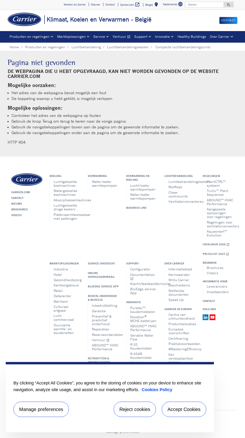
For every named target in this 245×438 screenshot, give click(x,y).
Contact (17, 198)
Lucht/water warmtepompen (143, 187)
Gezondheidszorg (67, 280)
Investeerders (218, 292)
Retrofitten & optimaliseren (99, 360)
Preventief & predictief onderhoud (101, 320)
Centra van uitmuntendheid (181, 316)
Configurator (140, 269)
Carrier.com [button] (130, 4)
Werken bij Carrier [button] (75, 4)
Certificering (178, 338)
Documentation (142, 276)
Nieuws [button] (95, 4)
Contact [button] (110, 4)
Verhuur (122, 37)
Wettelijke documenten (178, 292)
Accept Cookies (183, 409)
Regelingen (211, 176)
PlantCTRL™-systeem (217, 183)
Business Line (136, 207)
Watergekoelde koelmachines (65, 193)
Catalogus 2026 (216, 244)
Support (132, 263)
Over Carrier (174, 263)
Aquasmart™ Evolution (217, 233)
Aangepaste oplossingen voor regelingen (219, 213)
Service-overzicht (101, 263)
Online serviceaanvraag (101, 275)
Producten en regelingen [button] (30, 36)
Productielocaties (181, 324)
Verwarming (97, 176)
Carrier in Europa (178, 309)
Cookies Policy (157, 389)
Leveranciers (217, 286)
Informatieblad (180, 269)
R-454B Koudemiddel (141, 356)
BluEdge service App (103, 286)
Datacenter (62, 296)
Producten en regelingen (45, 47)
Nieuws (16, 203)
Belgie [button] (152, 5)
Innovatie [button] (162, 36)
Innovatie (133, 302)
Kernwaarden (179, 275)
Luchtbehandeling (86, 47)
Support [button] (140, 36)
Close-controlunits (178, 194)
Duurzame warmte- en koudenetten (64, 329)
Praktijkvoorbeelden (181, 344)
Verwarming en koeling (138, 177)
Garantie (99, 311)
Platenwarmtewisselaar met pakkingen (67, 216)
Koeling (55, 176)
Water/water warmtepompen (104, 183)
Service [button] (99, 36)
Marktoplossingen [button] (71, 36)
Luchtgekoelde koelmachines (65, 183)
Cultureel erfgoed (61, 308)
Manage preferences (41, 409)
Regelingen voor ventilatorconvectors (220, 224)
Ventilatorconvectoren (181, 201)
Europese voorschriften (178, 331)
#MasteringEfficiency (181, 349)
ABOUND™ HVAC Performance (220, 202)
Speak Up (176, 300)
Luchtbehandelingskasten (128, 47)
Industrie (61, 269)
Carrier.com (20, 192)
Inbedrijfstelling (104, 305)
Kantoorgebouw (66, 285)
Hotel (58, 275)
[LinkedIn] (206, 316)
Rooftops (175, 187)
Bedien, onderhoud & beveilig (102, 297)
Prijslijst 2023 (216, 254)
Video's (16, 215)
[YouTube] (212, 316)
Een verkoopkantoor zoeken (180, 358)
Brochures (19, 209)
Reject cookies (134, 409)
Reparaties (100, 329)
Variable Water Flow (142, 337)
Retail (58, 291)
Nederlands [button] (173, 4)
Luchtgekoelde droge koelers (65, 207)
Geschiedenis (179, 285)
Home (14, 47)
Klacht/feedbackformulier (143, 284)
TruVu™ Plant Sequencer (217, 193)
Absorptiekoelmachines (67, 200)
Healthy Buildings (192, 36)
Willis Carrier (178, 280)
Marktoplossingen (64, 263)
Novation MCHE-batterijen (143, 318)
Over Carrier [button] (219, 36)
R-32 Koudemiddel (141, 346)
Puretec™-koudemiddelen (142, 310)
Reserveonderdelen (105, 335)
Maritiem (61, 301)
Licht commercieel (64, 318)
